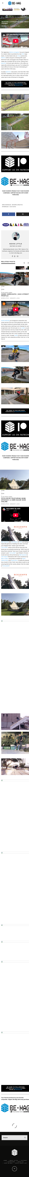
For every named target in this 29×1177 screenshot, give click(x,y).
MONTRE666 (18, 84)
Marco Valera (4, 573)
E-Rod (19, 56)
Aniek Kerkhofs (5, 335)
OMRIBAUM (18, 1104)
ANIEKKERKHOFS (20, 426)
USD (23, 54)
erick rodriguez (7, 204)
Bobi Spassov (4, 557)
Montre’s (3, 63)
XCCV (20, 557)
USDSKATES (19, 85)
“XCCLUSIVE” (4, 562)
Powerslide (6, 206)
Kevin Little (5, 26)
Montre (3, 57)
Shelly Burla (14, 575)
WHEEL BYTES (14, 1175)
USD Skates (13, 206)
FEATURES (24, 1175)
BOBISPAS (17, 1103)
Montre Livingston (14, 52)
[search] (25, 1152)
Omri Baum (14, 557)
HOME (5, 1175)
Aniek (23, 343)
